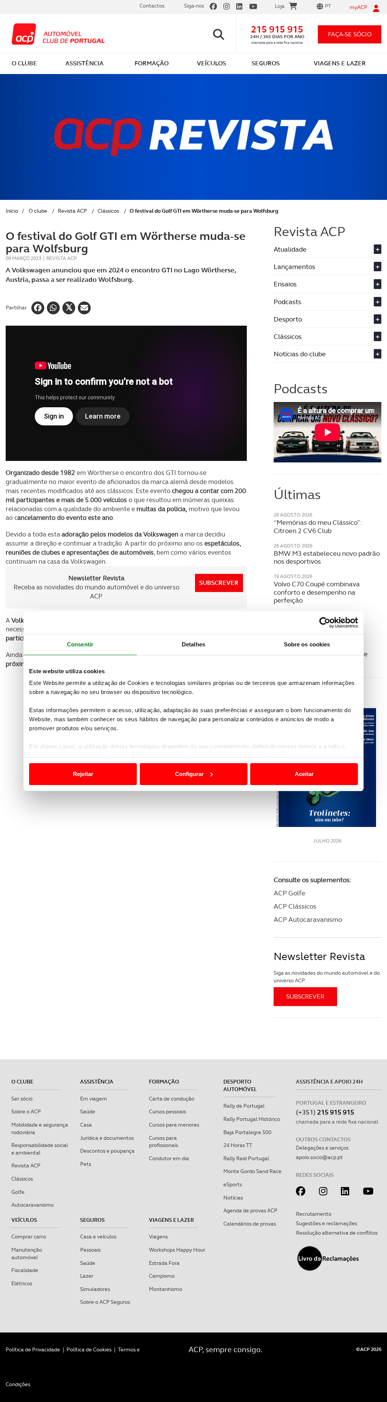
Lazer (86, 1275)
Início (12, 210)
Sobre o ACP (26, 1111)
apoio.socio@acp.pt (319, 1157)
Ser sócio (22, 1098)
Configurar (189, 774)
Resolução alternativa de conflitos (337, 1232)
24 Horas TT (237, 1145)
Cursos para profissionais (163, 1142)
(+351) (325, 1112)
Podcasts (326, 301)
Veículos (24, 1220)
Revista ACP (72, 210)
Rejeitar (83, 774)
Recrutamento (313, 1213)
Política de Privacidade (33, 1349)
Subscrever (218, 583)
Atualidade (326, 249)
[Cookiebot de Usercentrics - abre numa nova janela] (325, 622)
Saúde (87, 1111)
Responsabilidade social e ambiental (39, 1149)
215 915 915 (277, 29)
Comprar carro (28, 1236)
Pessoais (90, 1249)
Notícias (233, 1197)
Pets (85, 1164)
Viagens (158, 1236)
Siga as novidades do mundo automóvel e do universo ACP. (327, 976)
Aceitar (304, 774)
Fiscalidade (24, 1270)
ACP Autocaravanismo (308, 919)
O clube (38, 210)
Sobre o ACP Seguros (105, 1301)
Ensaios (326, 284)
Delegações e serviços (322, 1147)
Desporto (326, 319)
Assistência (96, 1081)
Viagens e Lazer (171, 1220)
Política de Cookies (89, 1349)
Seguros (92, 1220)
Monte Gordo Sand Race (252, 1171)
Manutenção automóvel (26, 1253)
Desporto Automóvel (240, 1085)
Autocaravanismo (32, 1204)
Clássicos (108, 210)
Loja (280, 6)
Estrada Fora (164, 1263)
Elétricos (21, 1283)
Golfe (18, 1192)
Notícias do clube (326, 353)
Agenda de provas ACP (250, 1210)
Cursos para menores (174, 1124)
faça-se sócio (350, 34)
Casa (86, 1124)
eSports (232, 1184)
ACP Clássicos (295, 906)
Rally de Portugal (244, 1105)
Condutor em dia (169, 1158)
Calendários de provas (249, 1223)
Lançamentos (326, 266)
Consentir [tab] (80, 644)
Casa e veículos (98, 1236)
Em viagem (93, 1098)
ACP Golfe (289, 893)
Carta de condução (171, 1098)
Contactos (151, 5)
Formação (164, 1081)
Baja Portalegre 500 (247, 1132)
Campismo (162, 1275)
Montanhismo (165, 1289)
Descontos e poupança (107, 1150)
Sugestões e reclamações (326, 1223)
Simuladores (95, 1289)
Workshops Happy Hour (177, 1249)
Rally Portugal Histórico (251, 1119)
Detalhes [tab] (193, 644)
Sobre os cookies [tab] (307, 644)
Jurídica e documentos (107, 1138)
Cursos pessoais (167, 1111)
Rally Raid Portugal (246, 1158)
